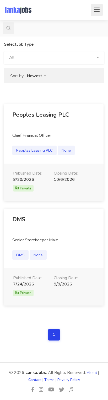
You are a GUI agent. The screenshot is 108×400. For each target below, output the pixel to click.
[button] (54, 57)
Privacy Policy (68, 379)
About (92, 372)
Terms (49, 379)
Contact (34, 379)
